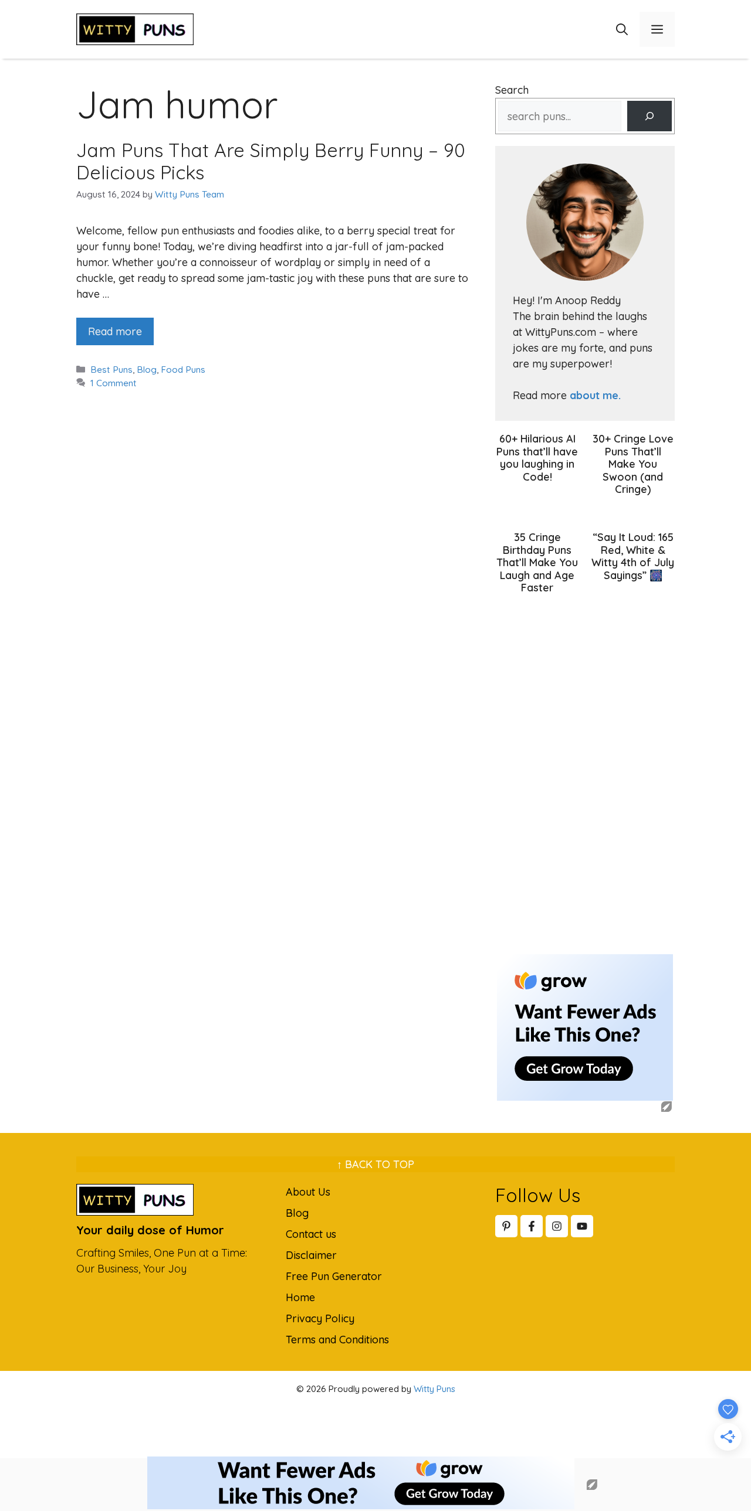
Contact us (311, 1234)
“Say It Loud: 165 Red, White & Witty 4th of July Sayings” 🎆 (632, 556)
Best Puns (111, 369)
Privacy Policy (320, 1318)
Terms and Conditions (337, 1339)
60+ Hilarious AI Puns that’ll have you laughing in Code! (537, 458)
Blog (147, 369)
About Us (308, 1192)
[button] (622, 29)
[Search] (649, 116)
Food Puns (183, 369)
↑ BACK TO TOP (375, 1164)
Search (512, 90)
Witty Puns (434, 1388)
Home (300, 1297)
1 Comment (113, 383)
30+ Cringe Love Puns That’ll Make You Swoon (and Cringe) (633, 464)
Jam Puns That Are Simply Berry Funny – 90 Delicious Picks (270, 161)
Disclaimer (311, 1255)
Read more (115, 331)
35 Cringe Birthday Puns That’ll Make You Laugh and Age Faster (537, 562)
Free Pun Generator (334, 1276)
